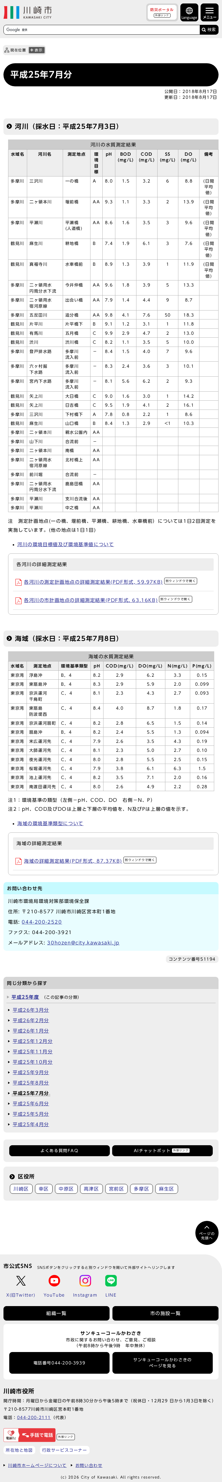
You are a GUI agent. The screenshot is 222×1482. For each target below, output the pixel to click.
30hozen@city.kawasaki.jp (83, 942)
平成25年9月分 (31, 1072)
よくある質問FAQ (59, 1151)
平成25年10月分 (33, 1062)
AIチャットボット (161, 1151)
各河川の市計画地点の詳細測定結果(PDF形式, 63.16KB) (107, 600)
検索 (212, 29)
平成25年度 (25, 997)
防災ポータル (162, 12)
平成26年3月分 (31, 1010)
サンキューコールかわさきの (162, 1363)
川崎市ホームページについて (37, 1465)
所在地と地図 (19, 1450)
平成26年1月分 (31, 1031)
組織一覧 (56, 1313)
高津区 (91, 1189)
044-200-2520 (42, 922)
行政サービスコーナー (64, 1450)
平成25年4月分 (31, 1124)
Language (189, 17)
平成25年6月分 (31, 1103)
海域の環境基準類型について (50, 823)
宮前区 (116, 1189)
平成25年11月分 (33, 1051)
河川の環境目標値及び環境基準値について (65, 544)
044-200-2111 (34, 1417)
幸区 (44, 1189)
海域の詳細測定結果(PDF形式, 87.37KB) (89, 861)
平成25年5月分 (31, 1114)
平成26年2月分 (31, 1020)
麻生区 (166, 1189)
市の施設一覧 (165, 1313)
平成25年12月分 (33, 1041)
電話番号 (60, 1363)
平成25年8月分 (31, 1083)
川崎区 (21, 1189)
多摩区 (141, 1189)
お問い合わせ (89, 1465)
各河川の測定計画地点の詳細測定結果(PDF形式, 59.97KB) (110, 582)
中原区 (66, 1189)
